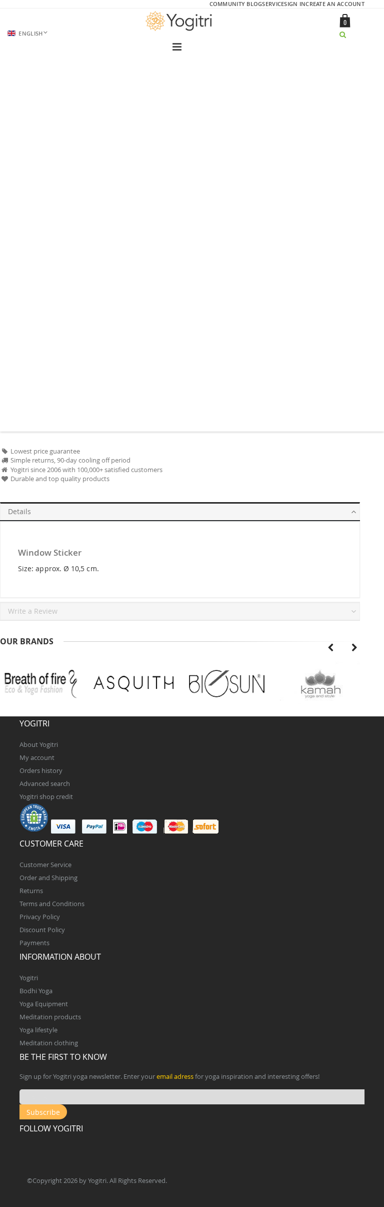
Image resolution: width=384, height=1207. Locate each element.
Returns (31, 890)
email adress (175, 1076)
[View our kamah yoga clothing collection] (227, 684)
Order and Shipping (49, 877)
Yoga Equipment (44, 1003)
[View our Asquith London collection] (40, 684)
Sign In (295, 4)
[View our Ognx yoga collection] (320, 684)
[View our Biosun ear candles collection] (134, 684)
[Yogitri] (180, 21)
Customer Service (46, 864)
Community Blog (236, 4)
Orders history (41, 770)
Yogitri (29, 977)
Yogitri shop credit (46, 796)
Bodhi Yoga (36, 990)
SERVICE (273, 4)
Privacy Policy (40, 916)
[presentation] (330, 648)
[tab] (180, 509)
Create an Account (335, 4)
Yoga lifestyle (39, 1029)
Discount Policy (42, 929)
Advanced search (45, 783)
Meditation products (50, 1016)
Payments (35, 942)
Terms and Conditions (52, 903)
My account (37, 757)
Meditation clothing (49, 1042)
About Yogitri (39, 744)
